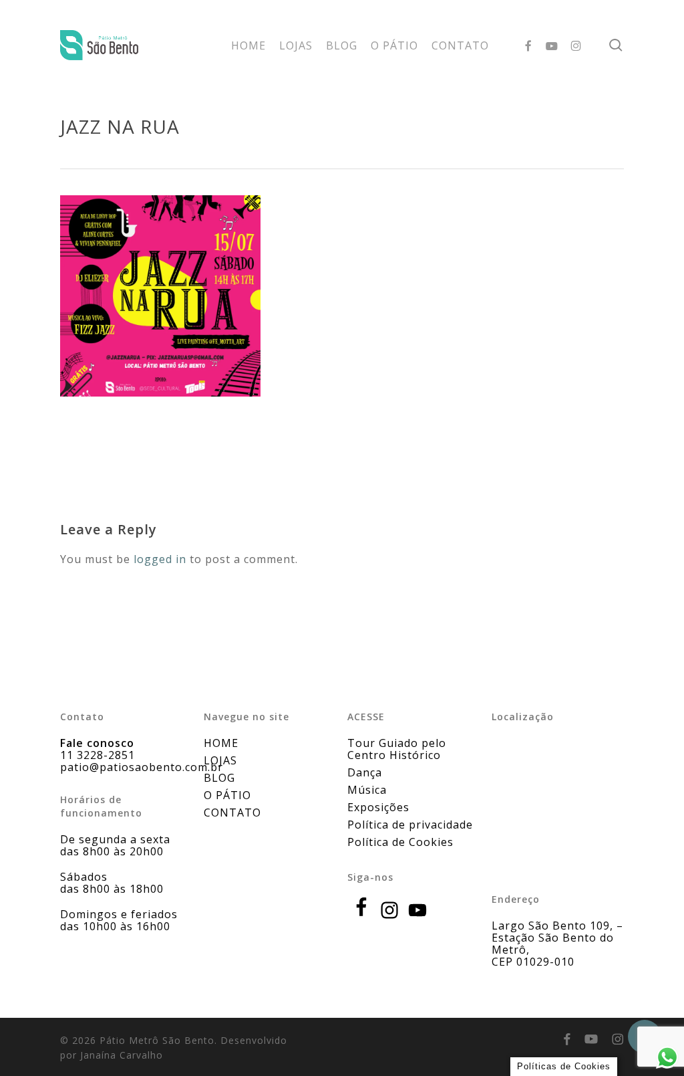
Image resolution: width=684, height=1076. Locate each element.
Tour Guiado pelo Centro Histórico (396, 749)
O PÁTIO (227, 795)
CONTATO (232, 812)
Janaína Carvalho (121, 1055)
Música (367, 790)
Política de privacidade (410, 825)
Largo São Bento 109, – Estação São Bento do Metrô (557, 937)
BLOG (219, 778)
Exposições (378, 807)
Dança (364, 772)
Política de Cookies (400, 842)
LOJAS (220, 760)
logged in (160, 559)
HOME (221, 743)
